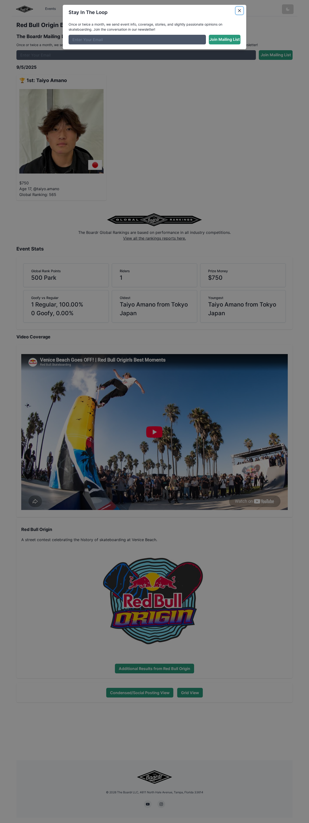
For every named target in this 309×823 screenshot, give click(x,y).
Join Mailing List (225, 39)
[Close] (239, 10)
